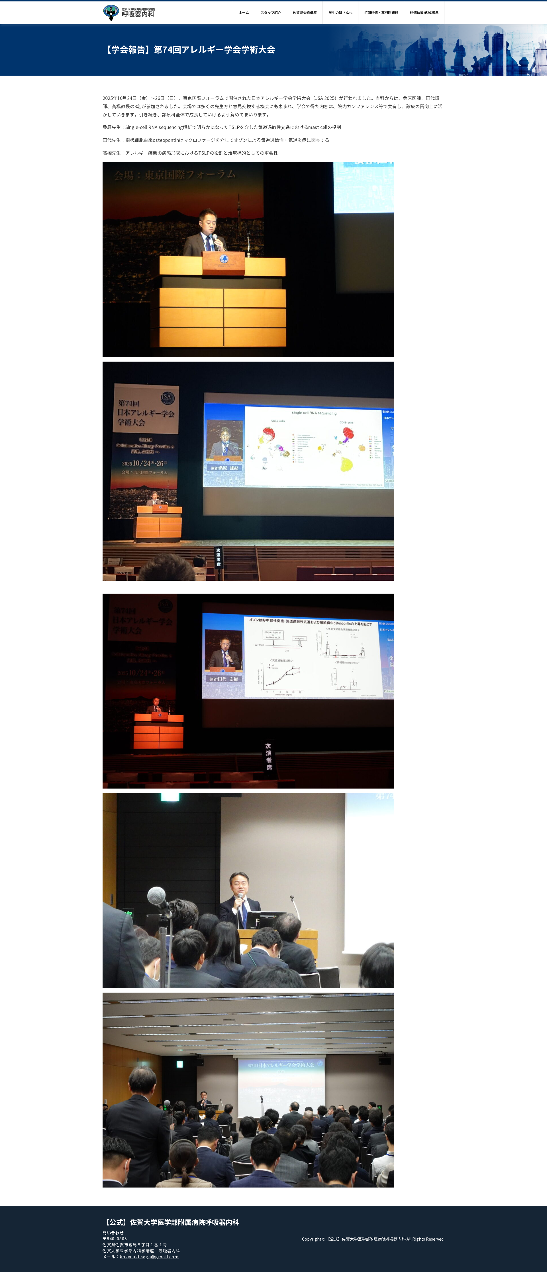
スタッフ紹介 (271, 13)
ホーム (244, 13)
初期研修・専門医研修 (381, 13)
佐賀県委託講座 (305, 13)
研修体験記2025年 (424, 13)
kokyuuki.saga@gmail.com (149, 1257)
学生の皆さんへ (340, 13)
